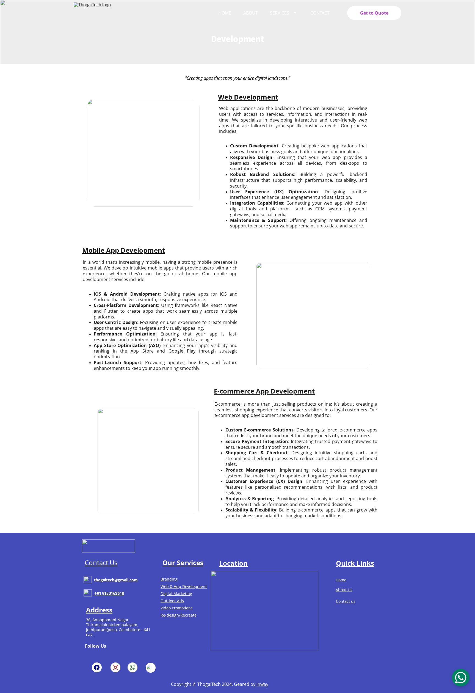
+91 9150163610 (109, 593)
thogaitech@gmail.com (116, 579)
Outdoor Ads (172, 600)
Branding (169, 579)
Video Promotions (177, 607)
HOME (224, 13)
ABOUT (250, 13)
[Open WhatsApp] (461, 677)
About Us (344, 589)
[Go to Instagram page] (115, 667)
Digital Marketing (176, 593)
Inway (262, 684)
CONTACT (320, 13)
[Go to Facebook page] (97, 667)
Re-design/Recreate (179, 615)
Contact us (345, 601)
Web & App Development (184, 586)
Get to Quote (374, 13)
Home (341, 579)
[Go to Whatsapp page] (132, 667)
